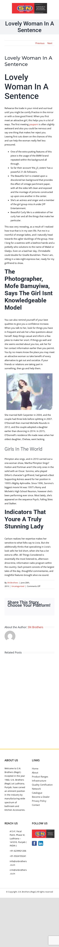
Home (35, 768)
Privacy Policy (39, 800)
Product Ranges (40, 776)
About (35, 772)
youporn (33, 124)
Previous (39, 43)
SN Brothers (12, 582)
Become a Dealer (41, 796)
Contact (36, 804)
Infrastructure (39, 780)
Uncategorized (17, 586)
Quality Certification (42, 784)
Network (36, 788)
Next (49, 43)
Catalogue (37, 792)
